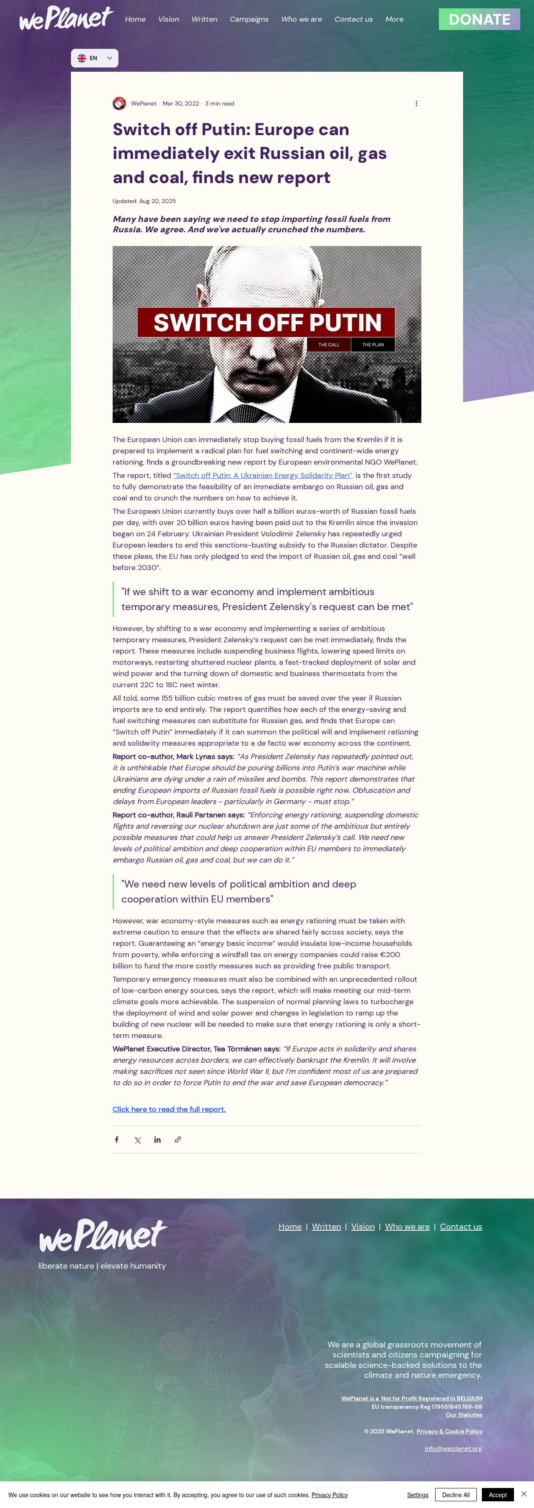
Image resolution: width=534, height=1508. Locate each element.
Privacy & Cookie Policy (450, 1431)
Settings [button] (417, 1494)
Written (326, 1226)
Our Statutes (464, 1414)
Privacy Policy (330, 1494)
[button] (249, 19)
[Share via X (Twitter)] (137, 1140)
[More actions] (416, 103)
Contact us (461, 1226)
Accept (498, 1494)
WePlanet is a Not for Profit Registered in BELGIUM (411, 1398)
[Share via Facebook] (117, 1140)
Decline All (456, 1494)
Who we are (407, 1226)
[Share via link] (178, 1140)
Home (290, 1226)
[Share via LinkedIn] (157, 1140)
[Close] (524, 1494)
